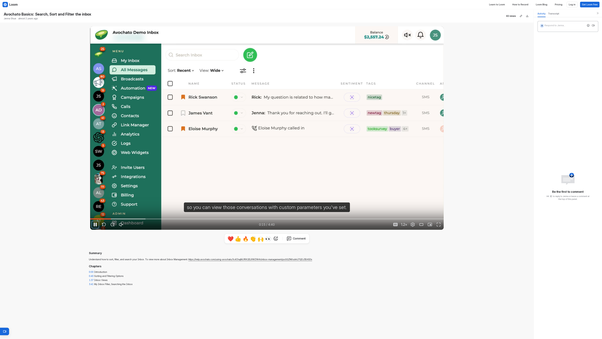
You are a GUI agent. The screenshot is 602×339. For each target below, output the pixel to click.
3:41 (91, 284)
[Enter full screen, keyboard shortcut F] (438, 224)
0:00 (91, 272)
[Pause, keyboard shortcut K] (95, 224)
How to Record (520, 4)
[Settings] (412, 224)
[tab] (542, 14)
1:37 (91, 280)
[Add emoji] (588, 25)
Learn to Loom (497, 4)
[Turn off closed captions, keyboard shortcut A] (395, 224)
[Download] (527, 16)
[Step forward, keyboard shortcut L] (112, 224)
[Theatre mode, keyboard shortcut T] (421, 224)
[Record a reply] (593, 25)
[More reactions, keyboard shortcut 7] (276, 238)
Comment (299, 238)
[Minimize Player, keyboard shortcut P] (429, 224)
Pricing (558, 4)
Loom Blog (541, 4)
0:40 (91, 276)
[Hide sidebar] (597, 13)
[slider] (267, 219)
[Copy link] (520, 16)
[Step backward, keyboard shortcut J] (103, 224)
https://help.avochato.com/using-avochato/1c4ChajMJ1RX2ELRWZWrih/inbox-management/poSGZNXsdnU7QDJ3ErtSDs (250, 259)
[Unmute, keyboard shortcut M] (121, 224)
